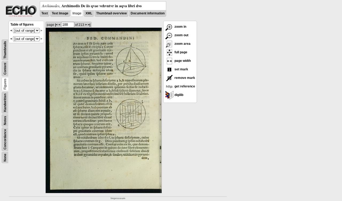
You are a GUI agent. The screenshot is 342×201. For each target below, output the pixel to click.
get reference (184, 86)
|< (56, 25)
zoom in (180, 27)
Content (5, 69)
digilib (178, 95)
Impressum (118, 198)
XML (89, 13)
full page (180, 52)
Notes (5, 120)
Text (44, 13)
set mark (181, 69)
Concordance (5, 139)
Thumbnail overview (111, 13)
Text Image (60, 13)
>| (89, 25)
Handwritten (5, 103)
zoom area (182, 44)
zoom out (181, 35)
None (5, 158)
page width (182, 61)
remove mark (184, 78)
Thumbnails (5, 50)
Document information (148, 13)
